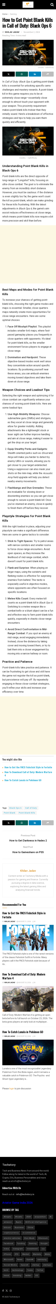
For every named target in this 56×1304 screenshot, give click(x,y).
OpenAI (29, 1259)
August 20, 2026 (24, 983)
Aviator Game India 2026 (17, 1203)
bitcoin (7, 1227)
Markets (37, 1254)
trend (6, 1275)
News (19, 1259)
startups (47, 1265)
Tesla (30, 1270)
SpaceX (24, 1265)
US (36, 1275)
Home (4, 14)
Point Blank (9, 812)
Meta (47, 1254)
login (11, 1088)
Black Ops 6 (15, 808)
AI (51, 1216)
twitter (28, 1275)
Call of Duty (31, 808)
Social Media (10, 1265)
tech (6, 1270)
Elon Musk (29, 1238)
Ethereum (43, 1238)
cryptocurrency (11, 1232)
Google (44, 1243)
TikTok (40, 1270)
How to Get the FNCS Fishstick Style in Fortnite (28, 767)
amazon (8, 1222)
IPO (16, 1254)
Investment (32, 1248)
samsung (42, 1259)
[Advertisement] (28, 254)
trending (17, 1275)
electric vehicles (12, 1238)
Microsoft (8, 1259)
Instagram (18, 1248)
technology (17, 1270)
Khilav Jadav (12, 32)
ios (43, 1248)
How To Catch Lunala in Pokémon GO (23, 780)
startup (35, 1265)
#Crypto (7, 1216)
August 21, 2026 (24, 921)
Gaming (13, 14)
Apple (18, 1222)
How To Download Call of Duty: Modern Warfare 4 (28, 773)
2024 (28, 1216)
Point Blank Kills (27, 812)
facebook (8, 1243)
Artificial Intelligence (36, 1222)
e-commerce (29, 1232)
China (30, 1227)
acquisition (40, 1216)
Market (25, 1254)
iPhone (7, 1254)
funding (21, 1243)
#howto (18, 1216)
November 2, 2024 (32, 32)
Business (19, 1227)
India (6, 1248)
